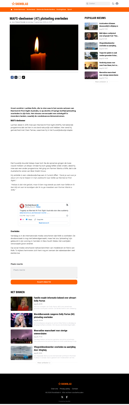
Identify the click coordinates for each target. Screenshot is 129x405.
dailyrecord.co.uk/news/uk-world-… (34, 213)
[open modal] (117, 3)
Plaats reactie (44, 282)
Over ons (54, 389)
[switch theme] (113, 3)
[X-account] (62, 397)
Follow (38, 207)
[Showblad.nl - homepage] (19, 4)
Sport (69, 9)
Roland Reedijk (20, 22)
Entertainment (19, 9)
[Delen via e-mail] (19, 77)
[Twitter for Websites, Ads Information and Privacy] (67, 215)
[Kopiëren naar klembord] (23, 77)
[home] (11, 9)
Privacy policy (65, 389)
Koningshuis (61, 9)
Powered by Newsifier (64, 401)
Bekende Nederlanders (46, 9)
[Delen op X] (15, 77)
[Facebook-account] (67, 397)
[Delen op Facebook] (12, 77)
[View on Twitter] (67, 206)
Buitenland (31, 9)
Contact (75, 389)
